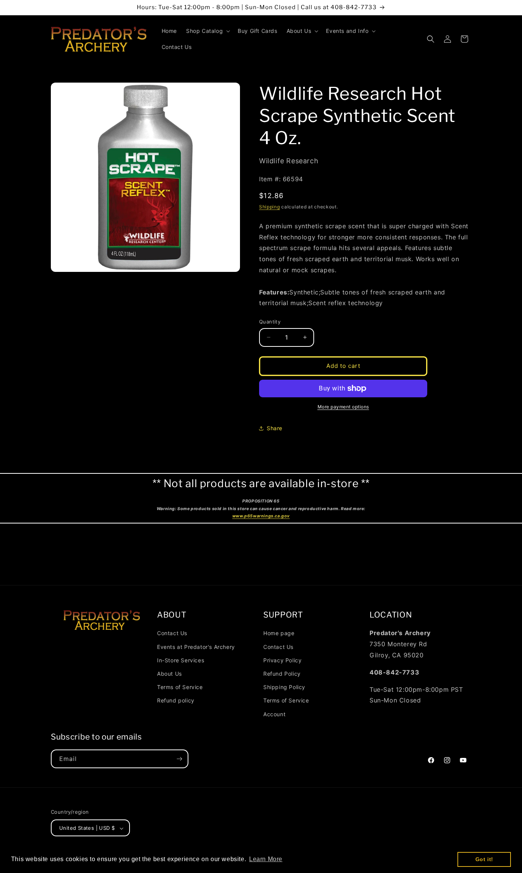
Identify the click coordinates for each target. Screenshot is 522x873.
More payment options (343, 407)
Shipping (269, 207)
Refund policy (176, 700)
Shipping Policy (284, 686)
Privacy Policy (282, 660)
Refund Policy (282, 673)
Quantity (269, 322)
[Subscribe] (179, 758)
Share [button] (274, 428)
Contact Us (172, 633)
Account (274, 713)
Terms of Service (180, 686)
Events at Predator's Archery (196, 646)
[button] (207, 31)
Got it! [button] (484, 859)
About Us (169, 673)
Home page (278, 633)
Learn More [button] (265, 859)
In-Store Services (180, 660)
